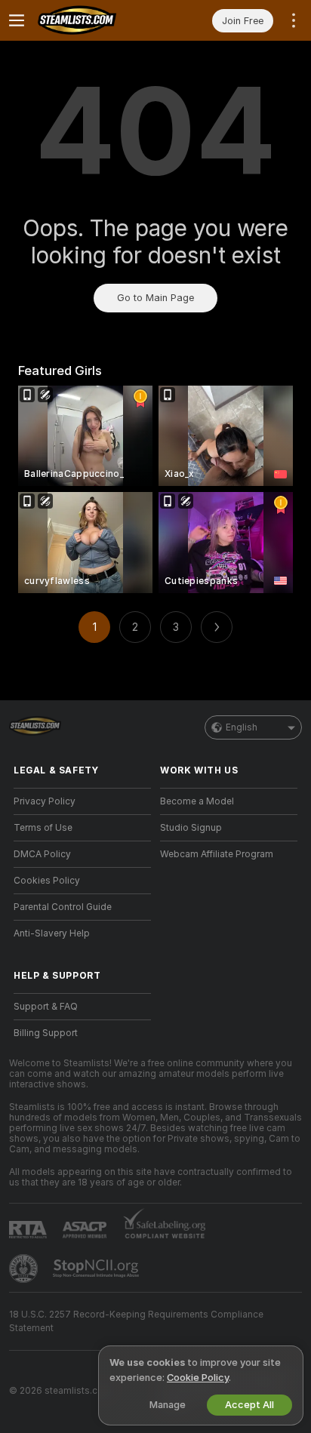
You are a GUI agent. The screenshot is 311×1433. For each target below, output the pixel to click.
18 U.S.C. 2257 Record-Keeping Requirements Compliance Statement (136, 1321)
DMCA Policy (42, 854)
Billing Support (46, 1033)
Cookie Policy (198, 1377)
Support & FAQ (46, 1006)
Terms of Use (43, 828)
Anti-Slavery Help (52, 933)
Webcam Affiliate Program (216, 854)
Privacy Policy (44, 801)
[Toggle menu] (16, 20)
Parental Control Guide (63, 907)
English (241, 727)
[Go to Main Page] (94, 20)
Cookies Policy (47, 880)
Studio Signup (191, 828)
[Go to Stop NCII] (97, 1268)
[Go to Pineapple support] (25, 1268)
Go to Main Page (155, 297)
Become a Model (197, 801)
